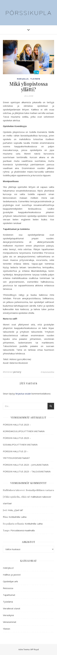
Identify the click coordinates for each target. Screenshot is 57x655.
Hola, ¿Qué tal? (15, 510)
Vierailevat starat (11, 608)
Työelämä (8, 601)
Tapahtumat (9, 594)
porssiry (17, 371)
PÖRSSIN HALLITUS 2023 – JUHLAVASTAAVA (25, 464)
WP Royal (34, 649)
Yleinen (35, 79)
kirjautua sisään (23, 393)
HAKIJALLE (23, 79)
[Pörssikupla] (28, 10)
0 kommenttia (47, 371)
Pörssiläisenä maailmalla (23, 530)
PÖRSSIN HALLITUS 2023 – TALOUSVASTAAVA (26, 471)
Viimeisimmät (9, 621)
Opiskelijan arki (10, 581)
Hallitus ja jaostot (12, 574)
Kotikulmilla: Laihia (17, 516)
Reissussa (8, 588)
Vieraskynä (8, 615)
